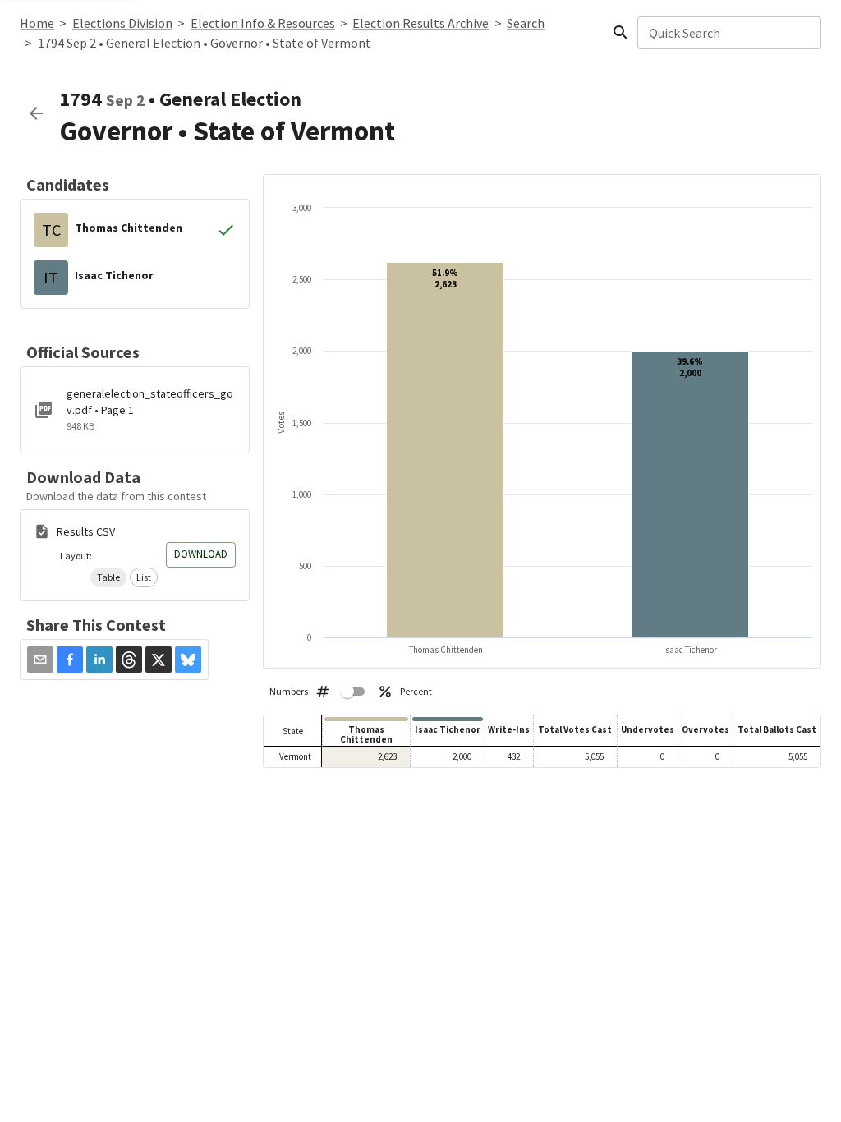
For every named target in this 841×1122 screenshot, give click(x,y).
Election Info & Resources (263, 23)
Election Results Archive (420, 23)
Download (200, 554)
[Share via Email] (40, 659)
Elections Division (122, 23)
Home (37, 23)
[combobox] (728, 32)
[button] (108, 577)
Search (526, 23)
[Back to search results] (36, 113)
